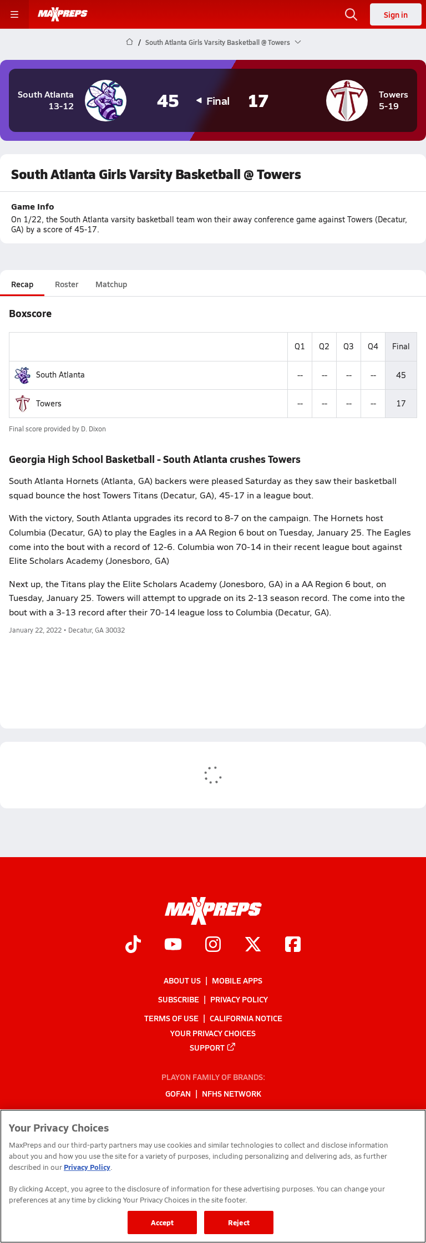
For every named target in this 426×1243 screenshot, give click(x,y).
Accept (162, 1222)
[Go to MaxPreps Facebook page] (293, 946)
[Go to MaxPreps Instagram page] (213, 946)
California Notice (246, 1018)
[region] (213, 1176)
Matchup (111, 283)
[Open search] (351, 14)
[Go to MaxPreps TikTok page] (133, 946)
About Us (182, 980)
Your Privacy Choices (213, 1033)
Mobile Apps (237, 980)
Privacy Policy (239, 999)
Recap (22, 283)
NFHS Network (231, 1093)
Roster (66, 283)
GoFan (178, 1093)
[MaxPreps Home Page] (129, 42)
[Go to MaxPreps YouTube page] (173, 946)
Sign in (396, 14)
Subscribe (178, 999)
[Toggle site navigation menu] (14, 14)
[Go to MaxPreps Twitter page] (253, 946)
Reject (239, 1222)
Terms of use (171, 1018)
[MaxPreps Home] (63, 14)
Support (207, 1047)
